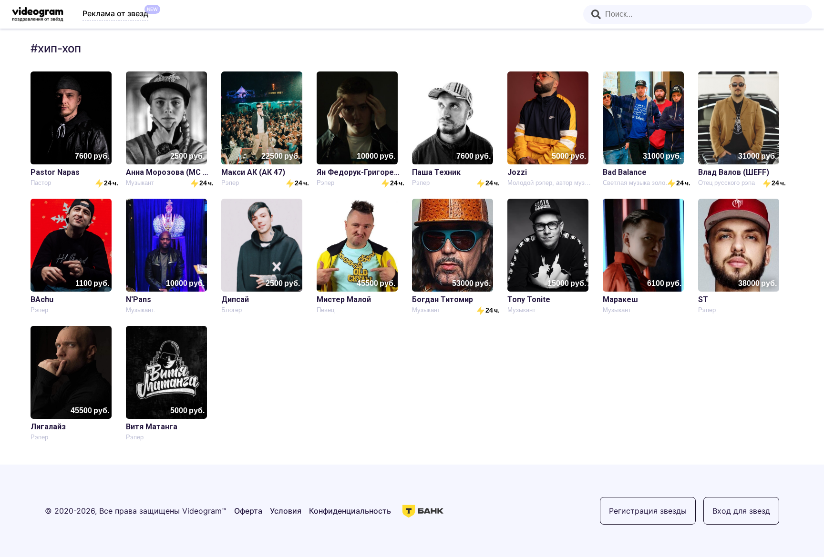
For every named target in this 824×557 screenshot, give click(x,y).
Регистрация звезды (648, 511)
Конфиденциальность (350, 511)
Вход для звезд (741, 511)
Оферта (248, 511)
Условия (285, 511)
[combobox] (697, 14)
